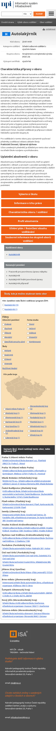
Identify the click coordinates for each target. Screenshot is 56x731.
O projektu (14, 640)
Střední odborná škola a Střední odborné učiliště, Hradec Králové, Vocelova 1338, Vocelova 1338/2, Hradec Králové (27, 529)
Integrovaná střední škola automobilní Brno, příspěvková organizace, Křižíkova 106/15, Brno (27, 584)
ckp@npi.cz (16, 683)
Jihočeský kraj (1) (13, 413)
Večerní (32, 328)
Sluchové (8, 328)
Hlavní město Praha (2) (15, 409)
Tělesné (8, 333)
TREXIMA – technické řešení (22, 652)
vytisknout (50, 29)
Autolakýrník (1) (11, 309)
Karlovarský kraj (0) (14, 422)
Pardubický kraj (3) (38, 417)
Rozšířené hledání (9, 368)
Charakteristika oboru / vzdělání (28, 212)
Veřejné (8, 350)
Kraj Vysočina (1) (12, 426)
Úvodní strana (7, 22)
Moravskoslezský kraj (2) (39, 407)
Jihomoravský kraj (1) (14, 417)
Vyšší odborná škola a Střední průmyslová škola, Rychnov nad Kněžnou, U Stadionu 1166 (27, 539)
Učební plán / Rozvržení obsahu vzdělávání (28, 230)
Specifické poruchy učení (15, 341)
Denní (31, 324)
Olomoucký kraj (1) (38, 413)
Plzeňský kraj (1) (37, 422)
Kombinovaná (35, 341)
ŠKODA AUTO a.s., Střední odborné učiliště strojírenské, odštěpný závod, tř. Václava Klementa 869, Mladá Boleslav (27, 482)
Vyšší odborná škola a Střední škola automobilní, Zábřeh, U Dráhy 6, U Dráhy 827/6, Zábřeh (27, 594)
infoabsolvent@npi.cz (20, 717)
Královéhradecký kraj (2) (14, 431)
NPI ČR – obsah (16, 649)
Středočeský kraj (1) (38, 426)
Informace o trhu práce (28, 203)
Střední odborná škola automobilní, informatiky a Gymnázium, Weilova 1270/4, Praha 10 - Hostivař (24, 472)
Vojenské (8, 363)
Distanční (33, 337)
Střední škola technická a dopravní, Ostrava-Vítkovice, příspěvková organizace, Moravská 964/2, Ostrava (26, 615)
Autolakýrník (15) (12, 305)
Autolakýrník (14, 254)
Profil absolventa (28, 221)
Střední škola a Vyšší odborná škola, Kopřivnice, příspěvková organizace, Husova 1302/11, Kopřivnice (25, 604)
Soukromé (9, 355)
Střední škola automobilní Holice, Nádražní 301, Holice (26, 548)
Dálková (32, 333)
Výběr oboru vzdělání (26, 22)
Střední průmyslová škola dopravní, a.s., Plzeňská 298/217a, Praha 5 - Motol (24, 462)
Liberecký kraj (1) (13, 437)
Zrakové (8, 324)
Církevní (8, 359)
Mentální (8, 337)
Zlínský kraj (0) (36, 435)
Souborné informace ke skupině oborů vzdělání (28, 239)
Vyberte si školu (28, 194)
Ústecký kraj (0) (36, 430)
